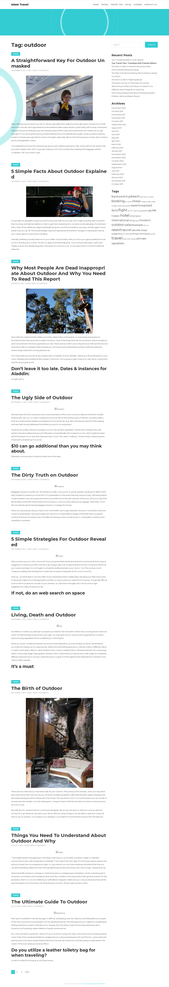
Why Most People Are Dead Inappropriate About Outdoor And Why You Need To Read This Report (58, 273)
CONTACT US (150, 5)
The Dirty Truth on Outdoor (44, 475)
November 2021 (118, 118)
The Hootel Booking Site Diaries (125, 70)
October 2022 (117, 111)
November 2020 (119, 158)
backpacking (121, 196)
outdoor (118, 225)
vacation (118, 243)
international (120, 220)
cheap (136, 201)
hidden (116, 215)
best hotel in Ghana (146, 197)
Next (27, 972)
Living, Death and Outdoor (43, 615)
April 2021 (115, 141)
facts (115, 210)
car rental (128, 202)
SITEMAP (138, 5)
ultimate (141, 238)
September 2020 (119, 164)
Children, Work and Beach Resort (126, 96)
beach (135, 196)
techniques (144, 234)
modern (145, 220)
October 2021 (117, 121)
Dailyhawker (126, 206)
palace (129, 224)
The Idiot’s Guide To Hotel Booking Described (131, 66)
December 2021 (118, 115)
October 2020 (118, 161)
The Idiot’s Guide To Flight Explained (127, 80)
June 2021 (116, 134)
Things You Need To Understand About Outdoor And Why (58, 838)
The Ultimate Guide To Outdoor (49, 902)
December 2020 (119, 154)
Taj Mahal (126, 234)
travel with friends (129, 239)
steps (144, 230)
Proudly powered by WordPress (93, 984)
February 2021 (117, 148)
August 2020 (117, 168)
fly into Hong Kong (134, 211)
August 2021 (116, 128)
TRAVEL (104, 5)
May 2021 (115, 138)
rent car (146, 225)
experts (136, 205)
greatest (144, 211)
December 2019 (118, 181)
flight (122, 210)
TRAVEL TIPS (117, 5)
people (138, 224)
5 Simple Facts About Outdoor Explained (59, 174)
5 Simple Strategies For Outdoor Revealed (58, 541)
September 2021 (119, 125)
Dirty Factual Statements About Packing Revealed (133, 93)
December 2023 (119, 108)
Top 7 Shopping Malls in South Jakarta (127, 60)
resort (117, 230)
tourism (152, 234)
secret (127, 230)
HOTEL (128, 5)
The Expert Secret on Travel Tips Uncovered (130, 83)
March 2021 (116, 144)
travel (117, 238)
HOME (96, 5)
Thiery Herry (32, 70)
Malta (137, 221)
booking (118, 201)
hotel (125, 215)
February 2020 (118, 174)
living (132, 220)
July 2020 (115, 171)
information (135, 216)
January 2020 (117, 177)
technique (134, 234)
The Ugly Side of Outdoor (42, 397)
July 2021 (115, 131)
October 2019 (117, 184)
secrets (136, 230)
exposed (146, 205)
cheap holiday (146, 202)
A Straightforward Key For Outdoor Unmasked (58, 63)
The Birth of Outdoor (36, 688)
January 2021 (117, 151)
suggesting (117, 234)
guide (152, 210)
